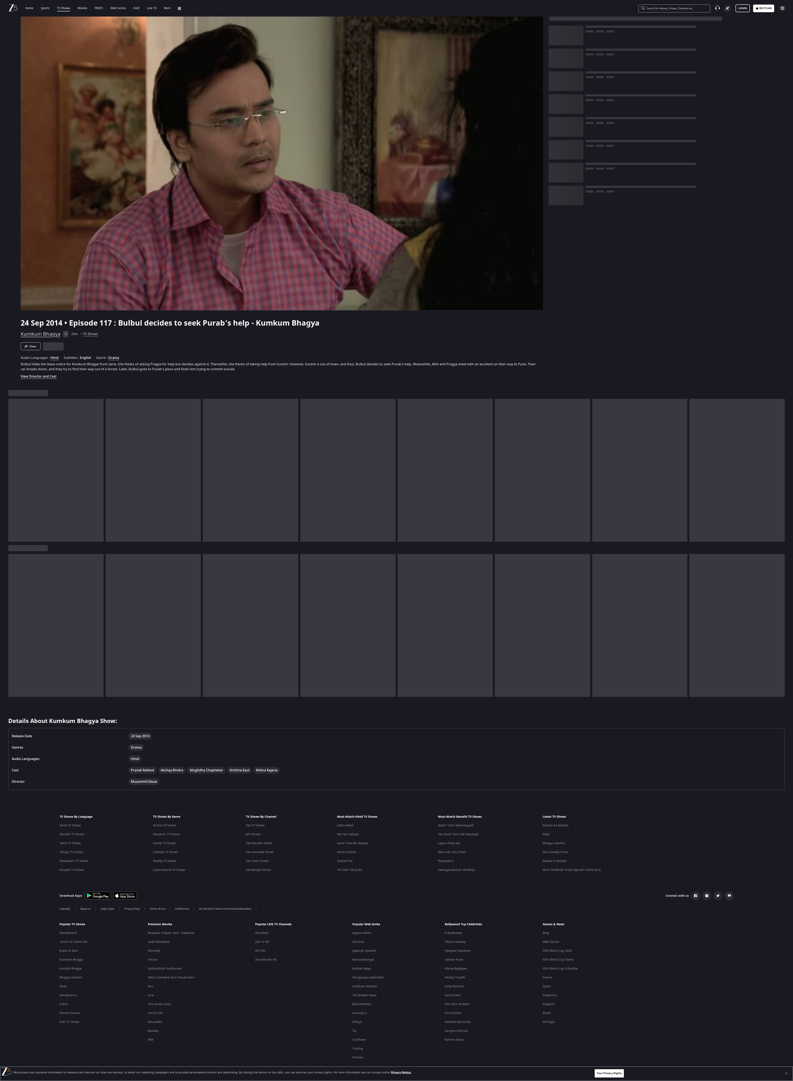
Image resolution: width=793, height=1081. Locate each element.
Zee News (262, 933)
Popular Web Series (366, 924)
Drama (113, 358)
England (548, 1004)
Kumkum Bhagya (40, 334)
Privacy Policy (132, 909)
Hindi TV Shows (70, 825)
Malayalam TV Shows (74, 861)
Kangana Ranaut (456, 1031)
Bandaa (153, 1031)
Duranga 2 (359, 1013)
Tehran (153, 960)
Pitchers (358, 1057)
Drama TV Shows (164, 825)
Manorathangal (363, 960)
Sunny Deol (452, 995)
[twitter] (718, 896)
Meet (546, 834)
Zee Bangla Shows (258, 870)
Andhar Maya (361, 968)
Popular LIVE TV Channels (273, 924)
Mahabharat (68, 933)
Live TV (152, 8)
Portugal (549, 1022)
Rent (167, 8)
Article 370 (155, 1013)
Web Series (118, 8)
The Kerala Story (159, 1004)
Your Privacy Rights (609, 1073)
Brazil (547, 1013)
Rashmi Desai (454, 1040)
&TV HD (260, 951)
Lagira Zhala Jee (449, 843)
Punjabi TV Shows (72, 870)
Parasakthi (155, 1022)
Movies (82, 8)
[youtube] (729, 896)
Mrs (150, 986)
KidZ (136, 8)
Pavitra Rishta (346, 852)
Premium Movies (160, 924)
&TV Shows (253, 834)
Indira (64, 1004)
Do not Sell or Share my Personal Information (225, 909)
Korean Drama (70, 1013)
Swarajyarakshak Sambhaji (456, 870)
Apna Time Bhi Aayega (352, 843)
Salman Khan (454, 960)
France (547, 977)
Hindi (54, 358)
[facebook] (695, 896)
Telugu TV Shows (71, 852)
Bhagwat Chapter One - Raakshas (171, 933)
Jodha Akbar (345, 825)
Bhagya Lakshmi (554, 843)
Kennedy (154, 951)
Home (29, 8)
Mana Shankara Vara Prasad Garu (171, 977)
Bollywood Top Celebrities (463, 924)
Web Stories (551, 942)
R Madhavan (453, 933)
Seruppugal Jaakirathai (368, 977)
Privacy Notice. (401, 1072)
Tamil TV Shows (70, 843)
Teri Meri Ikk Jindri (349, 870)
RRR (150, 1040)
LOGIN (742, 8)
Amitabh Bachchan (458, 1022)
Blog (546, 933)
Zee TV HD (262, 942)
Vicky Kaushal (454, 986)
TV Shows (63, 8)
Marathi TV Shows (72, 834)
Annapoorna (68, 995)
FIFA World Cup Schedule (560, 968)
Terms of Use (157, 909)
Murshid (358, 942)
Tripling (357, 1048)
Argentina (550, 995)
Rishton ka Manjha (555, 825)
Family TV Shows (164, 843)
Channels (65, 909)
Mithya (357, 1022)
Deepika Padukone (457, 951)
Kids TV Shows (69, 1022)
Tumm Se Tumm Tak (73, 942)
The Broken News (364, 995)
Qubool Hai (345, 861)
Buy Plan (765, 8)
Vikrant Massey (455, 942)
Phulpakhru (446, 861)
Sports (45, 8)
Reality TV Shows (164, 861)
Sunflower (359, 1040)
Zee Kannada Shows (260, 852)
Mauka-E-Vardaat (554, 861)
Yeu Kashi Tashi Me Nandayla (458, 834)
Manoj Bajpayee (456, 968)
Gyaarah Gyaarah (364, 951)
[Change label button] (727, 8)
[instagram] (706, 896)
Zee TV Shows (255, 825)
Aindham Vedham (364, 986)
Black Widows (361, 1004)
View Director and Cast (38, 376)
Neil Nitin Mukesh (457, 1004)
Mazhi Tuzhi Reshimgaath (456, 825)
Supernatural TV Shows (169, 870)
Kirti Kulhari (453, 1013)
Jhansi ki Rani (69, 951)
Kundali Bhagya (70, 968)
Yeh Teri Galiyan (348, 834)
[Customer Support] (717, 8)
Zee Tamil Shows (257, 861)
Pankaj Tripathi (455, 977)
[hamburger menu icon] (782, 8)
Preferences (182, 909)
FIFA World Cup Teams (558, 960)
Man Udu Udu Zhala (452, 852)
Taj (354, 1031)
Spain (547, 986)
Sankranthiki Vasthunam (165, 968)
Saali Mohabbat (159, 942)
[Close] (786, 1073)
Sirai (151, 995)
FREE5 (99, 8)
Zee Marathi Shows (259, 843)
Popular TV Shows (72, 924)
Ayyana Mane (361, 933)
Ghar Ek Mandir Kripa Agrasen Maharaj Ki (572, 870)
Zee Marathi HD (266, 960)
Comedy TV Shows (165, 852)
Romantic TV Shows (166, 834)
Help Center (108, 909)
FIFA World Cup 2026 (557, 951)
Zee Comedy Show (555, 852)
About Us (85, 909)
